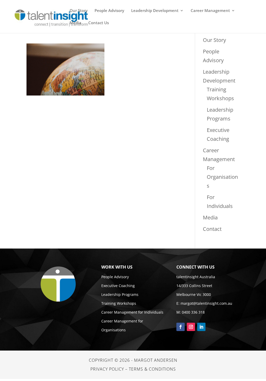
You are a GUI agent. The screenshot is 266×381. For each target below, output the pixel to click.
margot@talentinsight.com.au (206, 303)
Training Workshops (118, 303)
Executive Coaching (118, 285)
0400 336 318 (193, 312)
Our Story (79, 11)
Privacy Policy (107, 369)
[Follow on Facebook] (180, 327)
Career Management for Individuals (132, 312)
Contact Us (98, 23)
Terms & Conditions (152, 369)
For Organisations (222, 176)
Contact (212, 228)
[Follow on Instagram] (191, 327)
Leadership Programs (119, 294)
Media (75, 23)
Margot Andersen (155, 360)
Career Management (210, 11)
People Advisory (109, 11)
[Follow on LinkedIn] (201, 327)
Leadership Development (154, 11)
